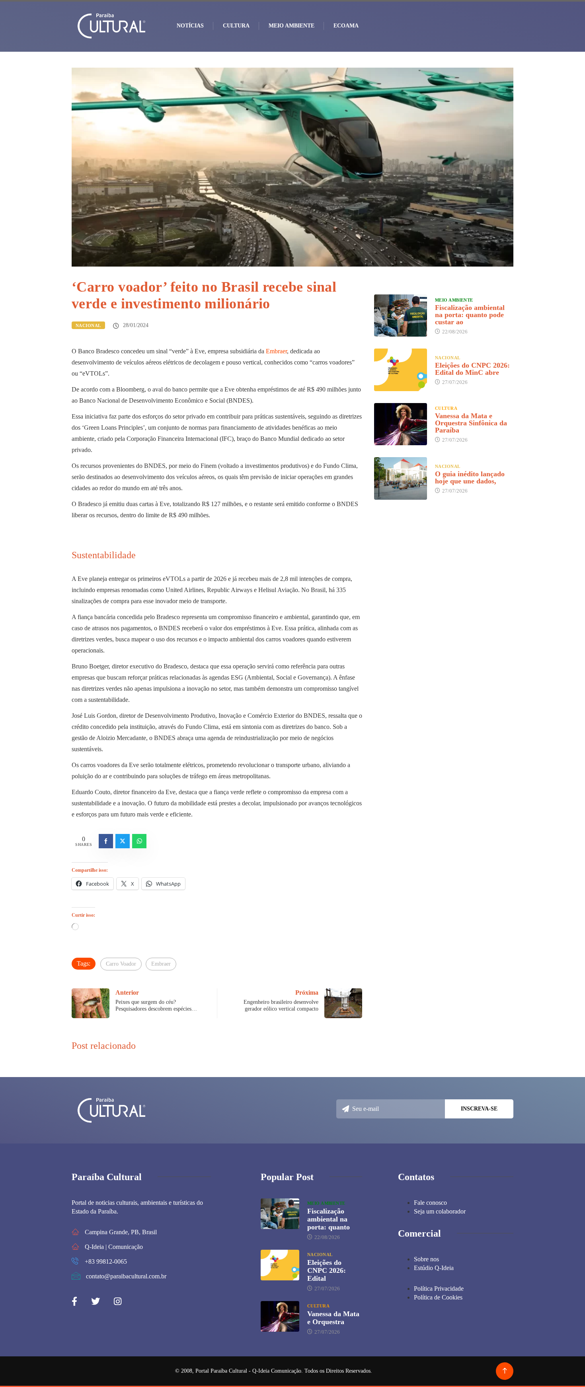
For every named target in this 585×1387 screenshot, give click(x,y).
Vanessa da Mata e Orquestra (333, 1318)
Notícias (190, 26)
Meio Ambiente (291, 26)
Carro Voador (121, 964)
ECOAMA (346, 26)
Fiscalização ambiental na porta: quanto (328, 1219)
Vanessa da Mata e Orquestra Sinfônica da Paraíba (471, 423)
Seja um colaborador (440, 1211)
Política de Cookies (438, 1297)
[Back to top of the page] (505, 1371)
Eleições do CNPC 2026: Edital (326, 1270)
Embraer (276, 351)
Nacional (88, 325)
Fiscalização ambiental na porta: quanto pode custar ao (470, 315)
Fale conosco (430, 1202)
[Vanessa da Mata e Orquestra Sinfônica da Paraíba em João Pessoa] (400, 424)
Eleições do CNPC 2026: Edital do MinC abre (472, 368)
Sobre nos (426, 1259)
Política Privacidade (439, 1288)
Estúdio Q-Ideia (434, 1267)
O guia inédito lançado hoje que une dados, (470, 477)
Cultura (236, 26)
